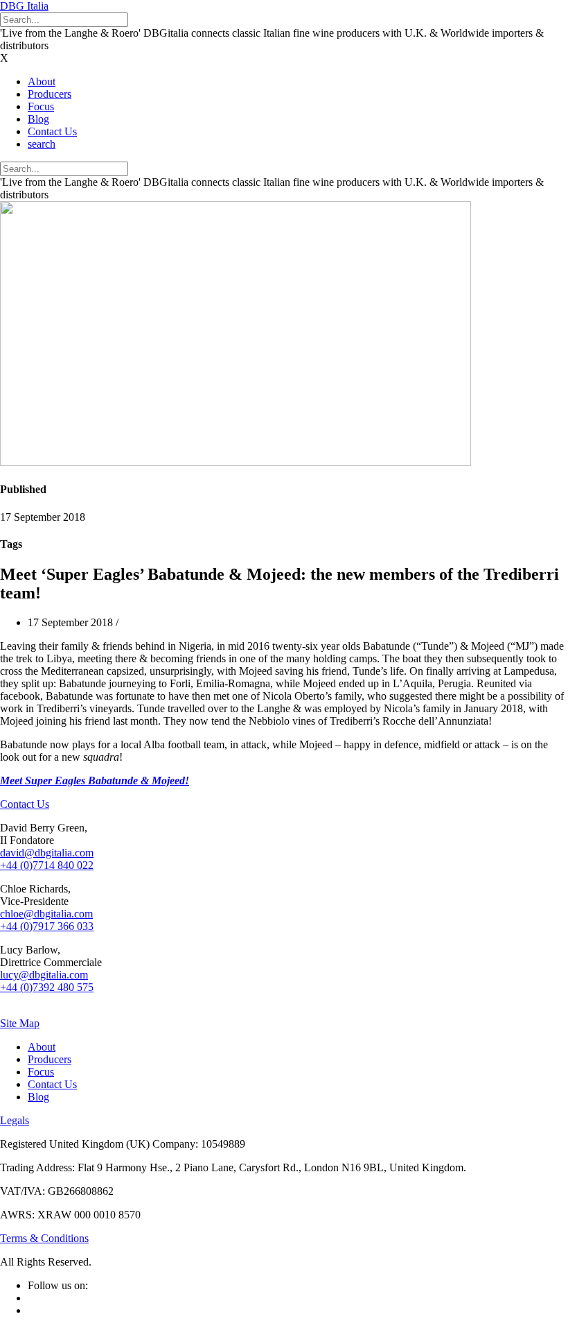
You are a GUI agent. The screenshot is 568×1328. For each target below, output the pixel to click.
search (41, 144)
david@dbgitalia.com (47, 853)
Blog (38, 119)
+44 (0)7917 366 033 (47, 926)
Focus (41, 106)
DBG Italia (24, 6)
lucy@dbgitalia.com (44, 975)
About (41, 81)
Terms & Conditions (44, 1238)
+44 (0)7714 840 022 (47, 865)
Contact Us (52, 131)
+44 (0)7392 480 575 (47, 987)
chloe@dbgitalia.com (46, 914)
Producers (49, 94)
